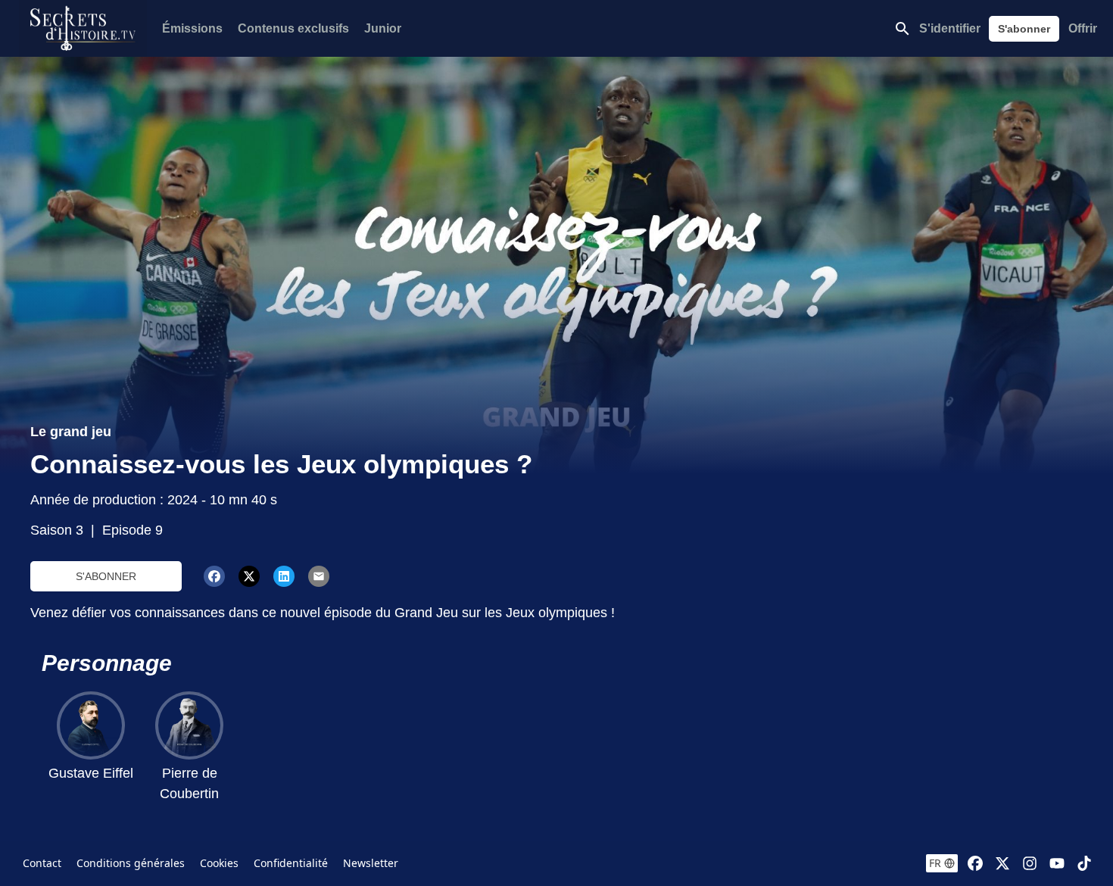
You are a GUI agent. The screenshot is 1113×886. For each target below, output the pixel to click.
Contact (42, 863)
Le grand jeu (70, 431)
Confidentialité (291, 863)
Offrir (1082, 28)
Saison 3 (56, 530)
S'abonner (1024, 29)
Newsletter (370, 863)
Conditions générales (130, 863)
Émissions (192, 28)
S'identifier (949, 28)
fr (935, 863)
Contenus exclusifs (293, 28)
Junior (382, 28)
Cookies (219, 863)
